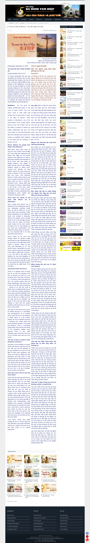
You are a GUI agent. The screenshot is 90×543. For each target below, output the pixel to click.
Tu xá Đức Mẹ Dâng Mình (12, 526)
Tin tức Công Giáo (37, 520)
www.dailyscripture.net (49, 60)
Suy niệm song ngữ (52, 30)
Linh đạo (23, 19)
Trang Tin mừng (63, 526)
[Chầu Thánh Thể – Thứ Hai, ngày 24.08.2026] (14, 460)
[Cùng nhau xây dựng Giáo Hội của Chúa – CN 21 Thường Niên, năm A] (31, 488)
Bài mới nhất (64, 26)
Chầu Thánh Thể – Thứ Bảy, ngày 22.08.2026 (48, 495)
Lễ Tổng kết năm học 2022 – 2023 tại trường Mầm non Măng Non (74, 218)
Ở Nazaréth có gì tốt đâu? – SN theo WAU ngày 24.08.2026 (49, 466)
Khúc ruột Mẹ (70, 133)
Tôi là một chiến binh (71, 128)
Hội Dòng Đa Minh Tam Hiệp (47, 539)
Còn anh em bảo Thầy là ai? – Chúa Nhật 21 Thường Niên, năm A (49, 481)
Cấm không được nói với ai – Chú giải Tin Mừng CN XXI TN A (74, 55)
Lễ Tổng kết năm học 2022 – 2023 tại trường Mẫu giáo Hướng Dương (74, 212)
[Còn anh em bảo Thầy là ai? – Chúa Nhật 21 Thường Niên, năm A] (48, 473)
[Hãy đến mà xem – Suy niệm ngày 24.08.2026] (14, 473)
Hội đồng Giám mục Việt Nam (40, 518)
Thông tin (39, 19)
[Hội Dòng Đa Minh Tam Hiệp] (45, 11)
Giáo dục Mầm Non (65, 207)
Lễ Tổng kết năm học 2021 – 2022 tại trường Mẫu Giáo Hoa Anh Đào (75, 230)
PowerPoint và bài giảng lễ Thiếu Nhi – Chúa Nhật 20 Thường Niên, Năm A (74, 113)
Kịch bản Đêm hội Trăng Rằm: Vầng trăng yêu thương (75, 78)
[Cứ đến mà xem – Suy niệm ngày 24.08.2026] (31, 460)
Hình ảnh (68, 178)
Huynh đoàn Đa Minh (11, 518)
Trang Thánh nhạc (63, 523)
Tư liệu (74, 19)
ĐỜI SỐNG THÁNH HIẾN (66, 117)
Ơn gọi (31, 19)
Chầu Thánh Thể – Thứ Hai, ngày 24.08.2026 (14, 466)
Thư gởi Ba (69, 161)
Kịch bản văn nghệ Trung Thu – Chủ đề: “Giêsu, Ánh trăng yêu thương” (74, 106)
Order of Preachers (11, 520)
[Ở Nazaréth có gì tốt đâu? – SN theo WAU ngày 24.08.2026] (48, 460)
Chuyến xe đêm (70, 167)
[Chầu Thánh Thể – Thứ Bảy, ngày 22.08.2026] (48, 488)
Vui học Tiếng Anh (63, 529)
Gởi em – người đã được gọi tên (74, 150)
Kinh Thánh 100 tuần (64, 518)
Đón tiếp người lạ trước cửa (73, 60)
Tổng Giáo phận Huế (38, 526)
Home (9, 19)
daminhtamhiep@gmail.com (35, 538)
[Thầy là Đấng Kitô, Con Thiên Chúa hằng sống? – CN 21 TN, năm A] (31, 473)
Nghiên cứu (58, 19)
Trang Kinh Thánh (63, 520)
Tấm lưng (69, 156)
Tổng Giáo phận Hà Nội (38, 523)
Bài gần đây (72, 26)
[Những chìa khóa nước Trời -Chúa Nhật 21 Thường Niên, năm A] (14, 488)
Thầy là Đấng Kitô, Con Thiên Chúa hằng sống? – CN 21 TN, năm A (31, 481)
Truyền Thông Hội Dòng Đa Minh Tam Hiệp (47, 541)
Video (62, 178)
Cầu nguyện (48, 19)
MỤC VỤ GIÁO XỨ (65, 88)
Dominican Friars (10, 515)
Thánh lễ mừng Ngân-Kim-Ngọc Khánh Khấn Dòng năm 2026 (74, 190)
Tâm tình (63, 145)
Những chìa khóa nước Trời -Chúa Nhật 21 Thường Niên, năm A (15, 496)
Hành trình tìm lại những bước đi (74, 122)
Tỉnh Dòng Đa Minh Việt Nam (13, 523)
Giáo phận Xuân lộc (38, 515)
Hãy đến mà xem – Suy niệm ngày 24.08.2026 (14, 480)
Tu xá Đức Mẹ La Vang (12, 529)
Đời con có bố (70, 173)
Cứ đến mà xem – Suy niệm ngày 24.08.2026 (31, 466)
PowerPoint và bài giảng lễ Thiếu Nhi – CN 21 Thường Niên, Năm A (74, 99)
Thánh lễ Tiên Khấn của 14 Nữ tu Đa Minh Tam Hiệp (75, 196)
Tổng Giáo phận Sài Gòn (39, 529)
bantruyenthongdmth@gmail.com (57, 538)
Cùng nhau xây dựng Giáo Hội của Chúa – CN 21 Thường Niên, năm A (32, 496)
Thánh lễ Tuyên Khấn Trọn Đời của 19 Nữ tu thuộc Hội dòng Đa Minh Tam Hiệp (74, 141)
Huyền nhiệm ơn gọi (72, 145)
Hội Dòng (15, 19)
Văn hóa (66, 19)
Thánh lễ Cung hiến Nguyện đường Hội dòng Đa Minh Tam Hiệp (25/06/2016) (74, 203)
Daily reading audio (64, 515)
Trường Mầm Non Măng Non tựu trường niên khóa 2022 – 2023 (74, 224)
